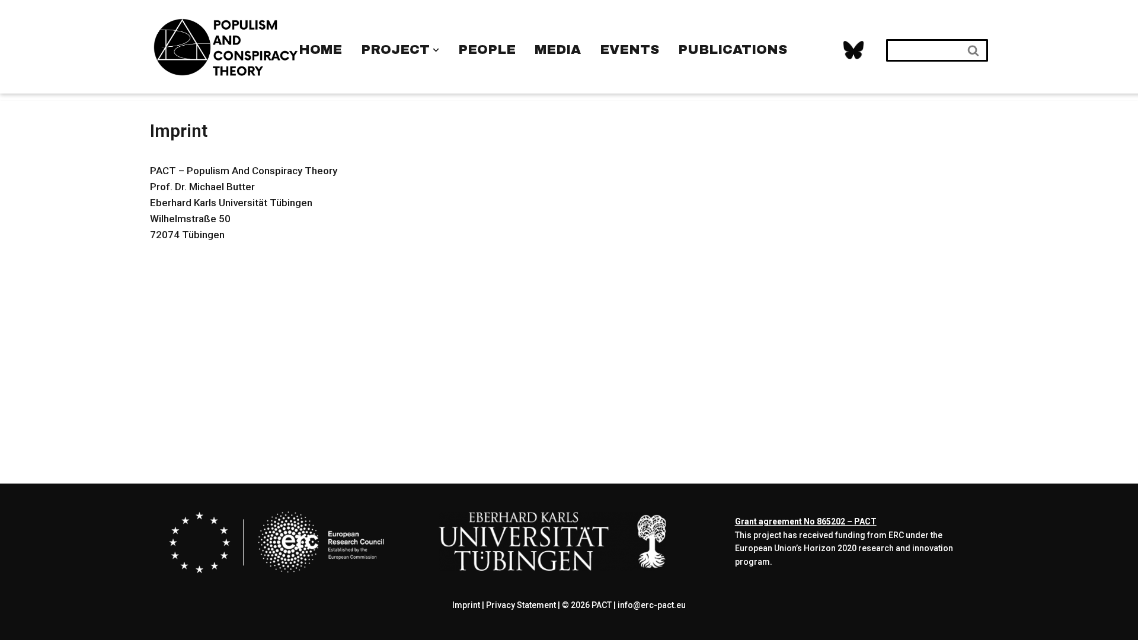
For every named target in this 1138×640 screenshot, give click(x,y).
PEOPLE (487, 50)
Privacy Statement (521, 605)
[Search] (974, 50)
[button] (436, 50)
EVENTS (629, 50)
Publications (732, 50)
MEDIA (558, 50)
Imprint (466, 605)
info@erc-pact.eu (652, 605)
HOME (320, 50)
